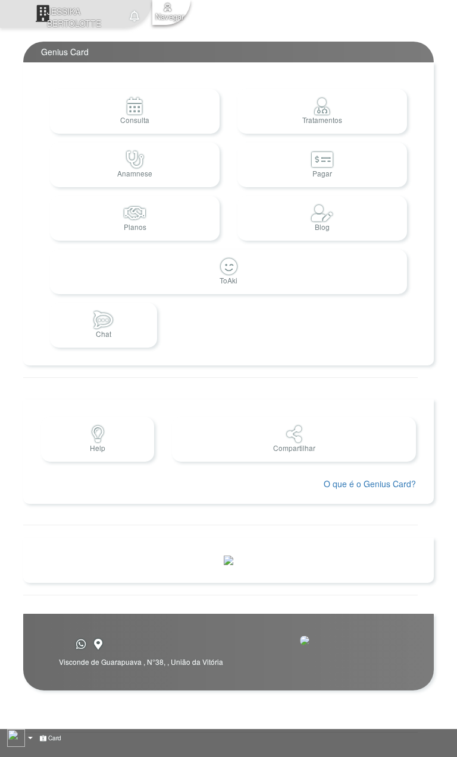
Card (53, 738)
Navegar (169, 16)
